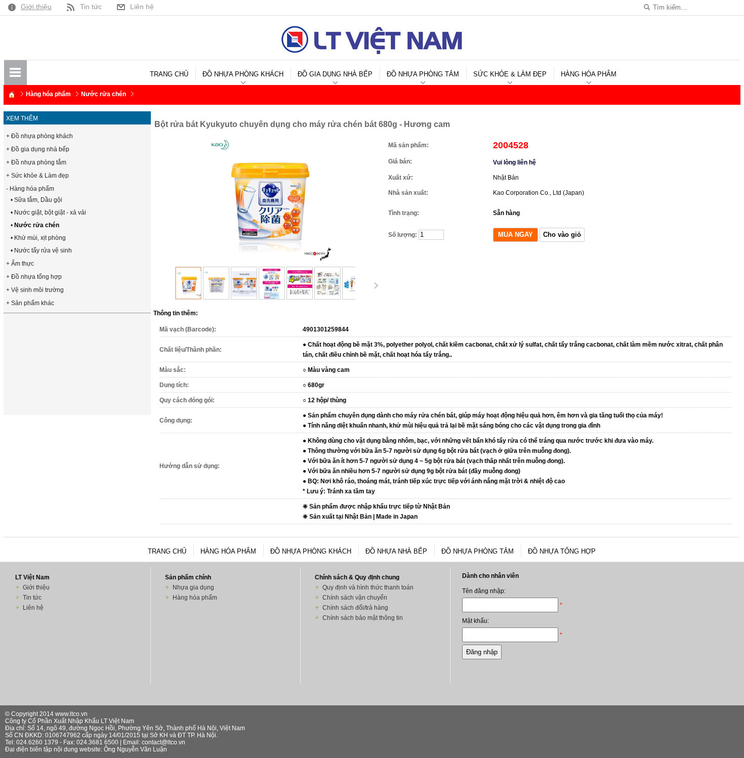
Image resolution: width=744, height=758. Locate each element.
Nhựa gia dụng (193, 587)
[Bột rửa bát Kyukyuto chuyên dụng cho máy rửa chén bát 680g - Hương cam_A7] (355, 283)
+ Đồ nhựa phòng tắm (36, 162)
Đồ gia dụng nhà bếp (335, 74)
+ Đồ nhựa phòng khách (39, 136)
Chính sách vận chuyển (354, 597)
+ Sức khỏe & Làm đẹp (37, 175)
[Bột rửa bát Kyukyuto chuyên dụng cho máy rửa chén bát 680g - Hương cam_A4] (271, 283)
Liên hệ (142, 7)
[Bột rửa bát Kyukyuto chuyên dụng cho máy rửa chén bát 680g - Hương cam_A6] (327, 283)
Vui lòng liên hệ (514, 162)
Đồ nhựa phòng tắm (423, 74)
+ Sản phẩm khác (30, 303)
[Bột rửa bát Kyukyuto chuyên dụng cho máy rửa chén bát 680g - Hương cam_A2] (216, 283)
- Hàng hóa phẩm (30, 188)
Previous (159, 285)
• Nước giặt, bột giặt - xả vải (48, 212)
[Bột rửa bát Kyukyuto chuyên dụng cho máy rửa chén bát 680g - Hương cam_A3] (244, 283)
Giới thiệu (36, 7)
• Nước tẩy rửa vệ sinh (41, 250)
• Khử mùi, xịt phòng (38, 237)
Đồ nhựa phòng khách (242, 74)
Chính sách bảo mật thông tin (362, 617)
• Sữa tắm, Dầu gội (36, 199)
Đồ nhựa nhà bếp (396, 551)
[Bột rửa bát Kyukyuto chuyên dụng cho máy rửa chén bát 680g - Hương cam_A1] (188, 283)
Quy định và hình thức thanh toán (368, 587)
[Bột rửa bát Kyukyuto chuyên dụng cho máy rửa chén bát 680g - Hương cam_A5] (299, 283)
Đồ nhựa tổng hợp (562, 551)
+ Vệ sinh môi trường (35, 289)
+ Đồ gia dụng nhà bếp (37, 149)
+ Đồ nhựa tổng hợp (34, 276)
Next (375, 285)
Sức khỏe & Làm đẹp (510, 74)
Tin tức (91, 7)
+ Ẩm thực (20, 263)
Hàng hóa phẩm (588, 74)
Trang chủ (169, 74)
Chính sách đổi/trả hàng (355, 607)
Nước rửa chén (103, 94)
